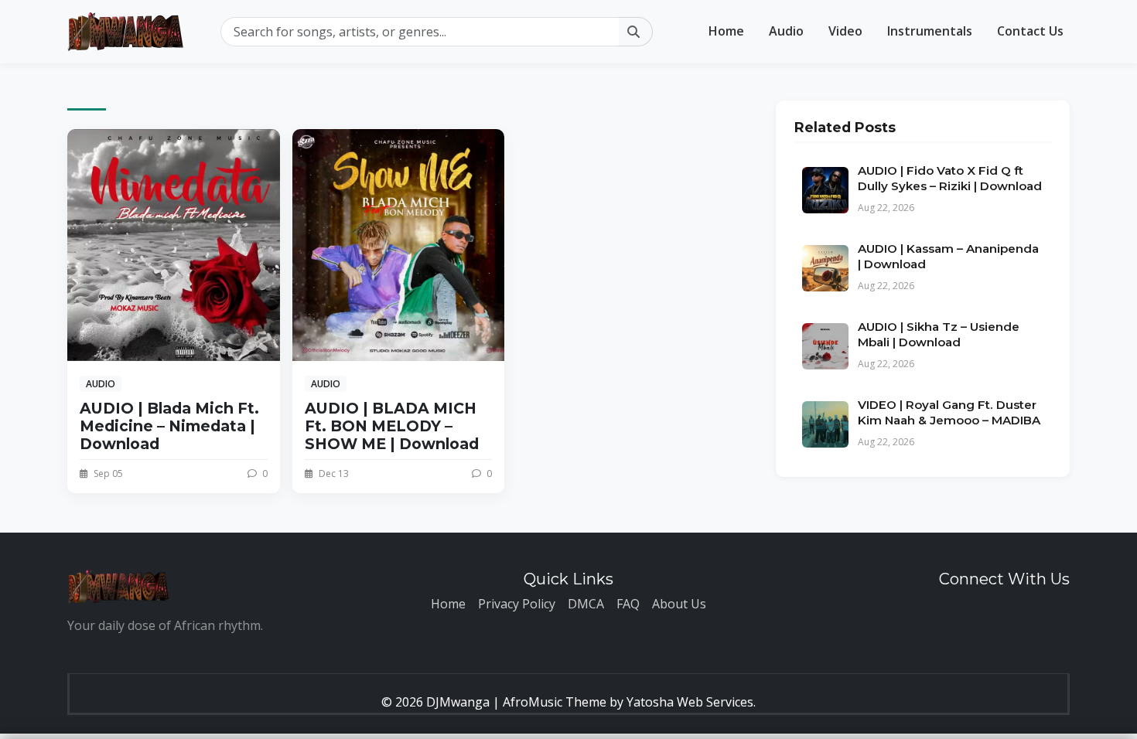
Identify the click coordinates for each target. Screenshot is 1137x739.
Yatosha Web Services (690, 701)
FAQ (628, 603)
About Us (679, 603)
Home (726, 30)
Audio (786, 30)
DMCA (586, 603)
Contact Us (1030, 30)
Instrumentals (929, 30)
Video (845, 30)
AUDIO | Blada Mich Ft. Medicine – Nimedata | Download (169, 426)
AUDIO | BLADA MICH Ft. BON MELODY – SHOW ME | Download (392, 426)
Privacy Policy (516, 603)
